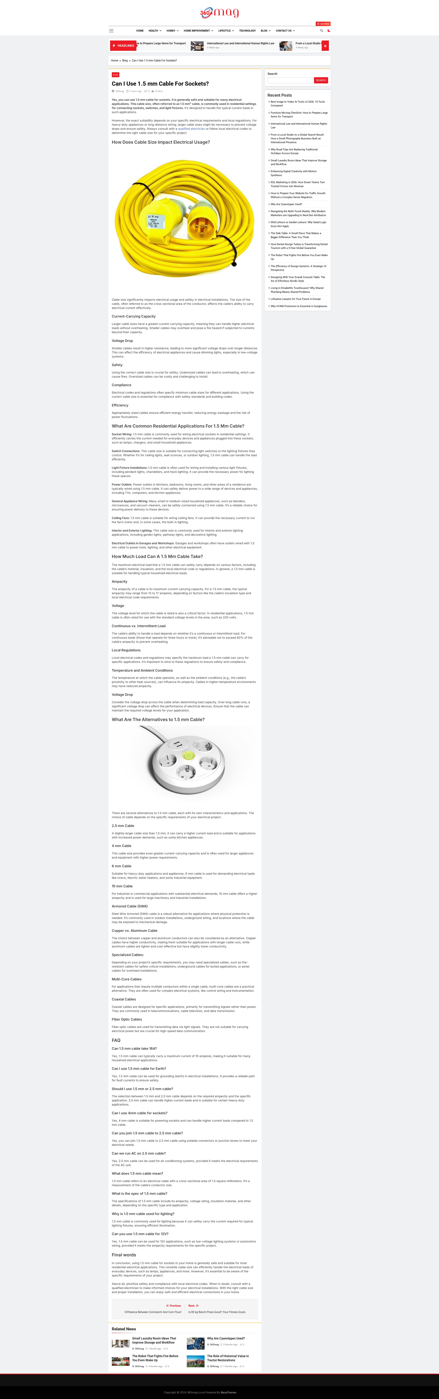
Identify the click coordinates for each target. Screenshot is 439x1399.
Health (153, 30)
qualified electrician (191, 128)
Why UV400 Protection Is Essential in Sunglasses (299, 306)
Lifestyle (224, 30)
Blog (264, 30)
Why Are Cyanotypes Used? (226, 1338)
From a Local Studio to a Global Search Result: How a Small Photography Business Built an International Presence (298, 43)
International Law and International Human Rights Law (172, 43)
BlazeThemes (228, 1392)
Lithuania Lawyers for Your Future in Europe (296, 299)
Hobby (171, 30)
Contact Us (284, 30)
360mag (119, 91)
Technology (247, 30)
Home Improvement (197, 30)
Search (272, 74)
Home (140, 30)
